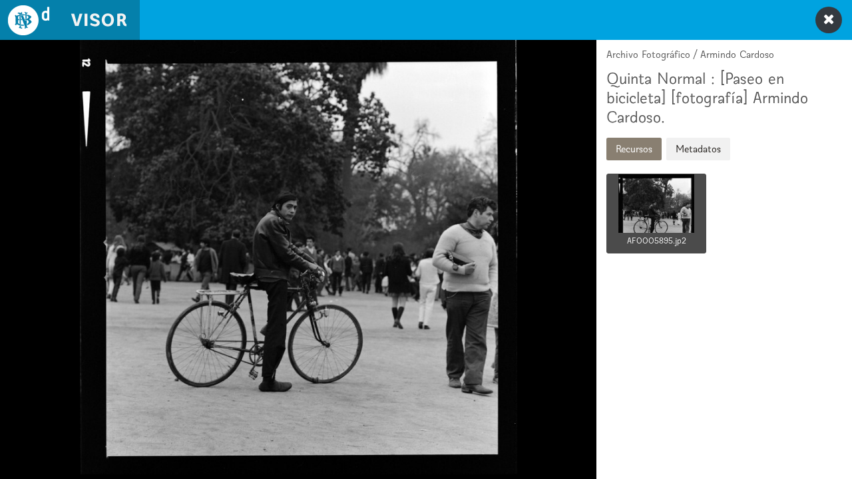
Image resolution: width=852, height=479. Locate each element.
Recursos (634, 148)
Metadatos (698, 148)
